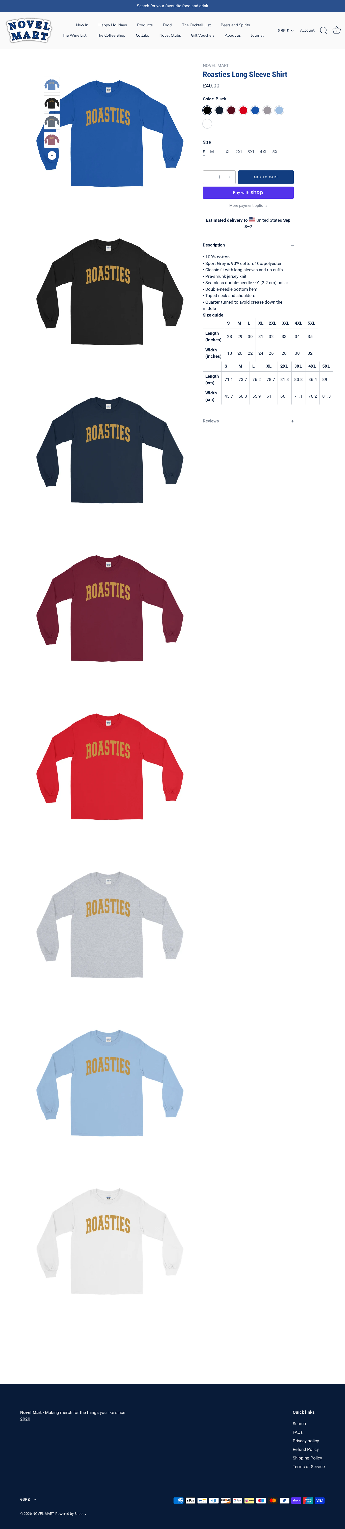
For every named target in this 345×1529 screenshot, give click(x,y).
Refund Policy (306, 1449)
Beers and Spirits (235, 25)
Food (167, 25)
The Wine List (74, 35)
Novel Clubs (170, 35)
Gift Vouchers (202, 35)
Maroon (231, 110)
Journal (257, 35)
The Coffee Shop (111, 35)
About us (233, 35)
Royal (255, 110)
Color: (214, 98)
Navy (219, 110)
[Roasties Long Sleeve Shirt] (52, 85)
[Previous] (52, 69)
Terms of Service (309, 1466)
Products (145, 25)
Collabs (142, 35)
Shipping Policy (307, 1457)
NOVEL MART (216, 65)
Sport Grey (267, 110)
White (207, 123)
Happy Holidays (112, 25)
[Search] (323, 30)
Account (307, 30)
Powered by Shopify (70, 1514)
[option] (52, 86)
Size (207, 142)
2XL (239, 151)
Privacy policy (306, 1440)
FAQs (298, 1432)
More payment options (248, 205)
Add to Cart (266, 177)
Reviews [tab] (211, 420)
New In (82, 25)
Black (207, 110)
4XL (263, 151)
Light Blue (279, 110)
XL (228, 151)
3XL (251, 151)
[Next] (52, 155)
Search (299, 1423)
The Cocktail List (196, 25)
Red (243, 110)
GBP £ (283, 30)
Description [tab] (214, 245)
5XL (276, 151)
